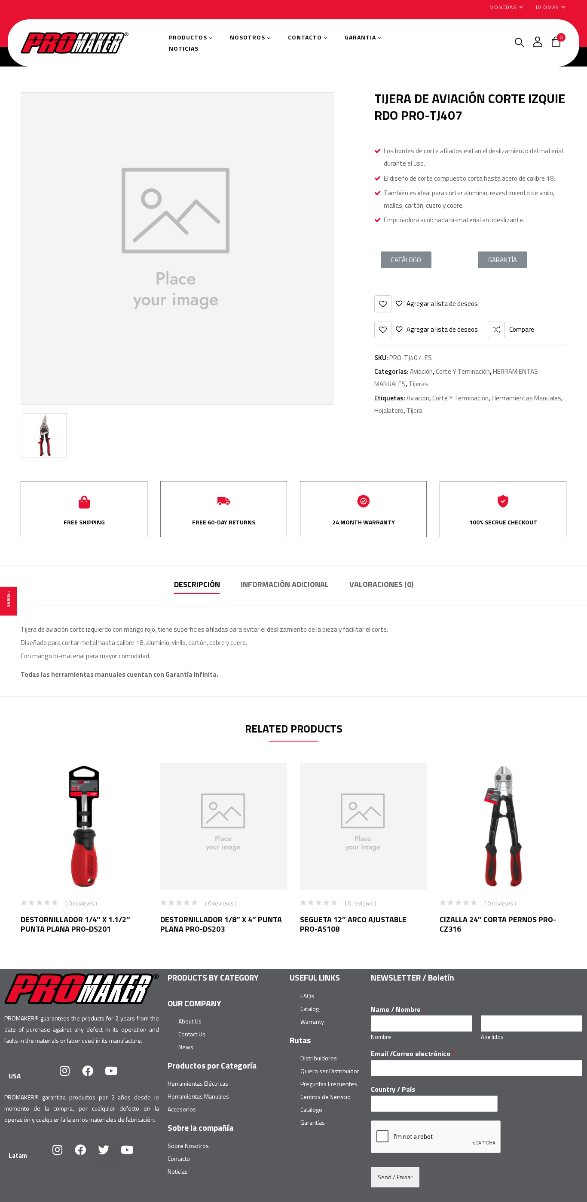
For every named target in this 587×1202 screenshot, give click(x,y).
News (185, 1046)
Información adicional (285, 584)
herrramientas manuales (526, 398)
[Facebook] (93, 1076)
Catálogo (311, 1109)
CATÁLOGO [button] (406, 260)
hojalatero (389, 410)
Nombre (381, 1037)
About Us (190, 1021)
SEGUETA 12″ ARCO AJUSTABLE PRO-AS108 (353, 924)
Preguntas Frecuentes (328, 1083)
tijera (414, 410)
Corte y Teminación (463, 371)
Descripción (197, 584)
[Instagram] (70, 1076)
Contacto (179, 1158)
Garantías (312, 1122)
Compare (521, 329)
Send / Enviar (395, 1176)
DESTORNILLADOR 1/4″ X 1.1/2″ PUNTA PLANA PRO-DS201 (75, 924)
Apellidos (492, 1037)
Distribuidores (318, 1058)
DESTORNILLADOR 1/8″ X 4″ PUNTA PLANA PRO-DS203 (221, 924)
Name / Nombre (398, 1009)
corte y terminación (460, 398)
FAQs (307, 995)
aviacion (418, 398)
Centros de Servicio (325, 1096)
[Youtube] (116, 1076)
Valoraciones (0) (381, 584)
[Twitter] (109, 1155)
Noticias (178, 1171)
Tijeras (418, 384)
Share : (8, 599)
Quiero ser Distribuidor (329, 1070)
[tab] (197, 585)
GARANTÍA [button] (502, 260)
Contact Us (191, 1034)
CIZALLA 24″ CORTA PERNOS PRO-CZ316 (498, 924)
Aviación (421, 371)
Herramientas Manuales (198, 1096)
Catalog (309, 1008)
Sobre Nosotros (188, 1145)
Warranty (312, 1021)
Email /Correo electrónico (413, 1053)
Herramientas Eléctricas (198, 1083)
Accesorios (182, 1109)
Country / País (393, 1089)
